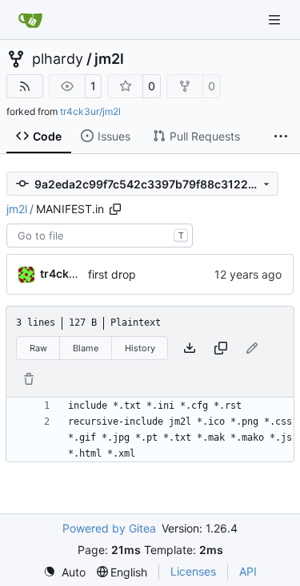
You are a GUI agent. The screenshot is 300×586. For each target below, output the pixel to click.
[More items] (281, 136)
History (140, 348)
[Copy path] (115, 209)
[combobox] (99, 235)
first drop (112, 274)
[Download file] (189, 348)
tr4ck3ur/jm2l (90, 111)
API (248, 571)
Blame (85, 348)
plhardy (57, 59)
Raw (38, 348)
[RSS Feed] (24, 86)
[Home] (30, 20)
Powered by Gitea (109, 528)
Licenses (193, 571)
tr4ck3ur (64, 273)
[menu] (64, 572)
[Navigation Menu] (276, 19)
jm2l (109, 59)
